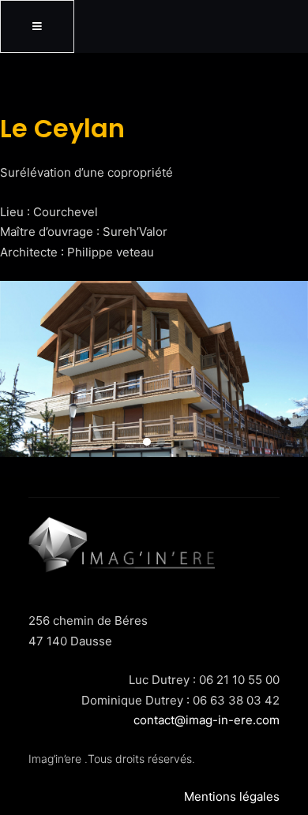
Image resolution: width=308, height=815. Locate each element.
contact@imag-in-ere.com (206, 719)
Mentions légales (232, 796)
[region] (154, 369)
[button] (147, 442)
